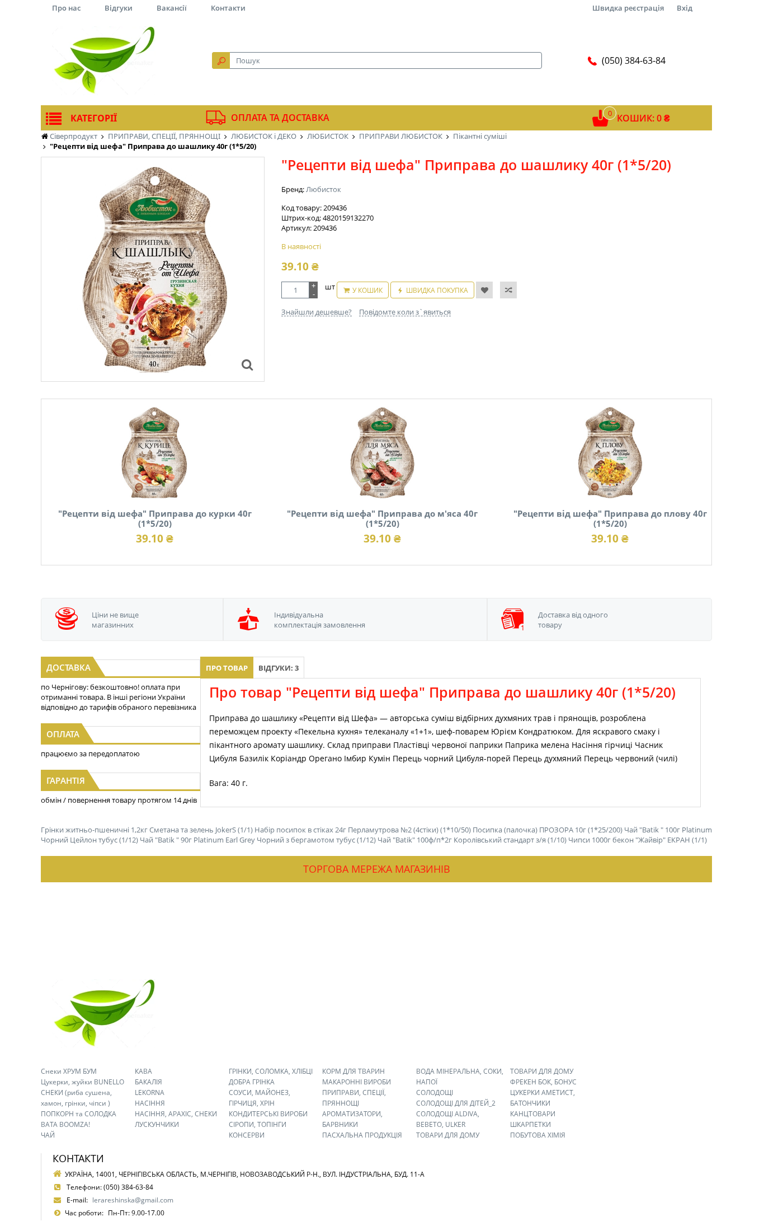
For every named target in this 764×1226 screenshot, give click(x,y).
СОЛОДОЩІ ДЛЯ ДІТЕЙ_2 (456, 1103)
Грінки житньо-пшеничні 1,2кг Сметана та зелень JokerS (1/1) (147, 830)
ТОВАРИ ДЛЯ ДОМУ (447, 1135)
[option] (152, 269)
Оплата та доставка (280, 118)
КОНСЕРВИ (247, 1135)
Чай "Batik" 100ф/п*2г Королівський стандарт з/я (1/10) (472, 840)
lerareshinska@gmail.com (132, 1200)
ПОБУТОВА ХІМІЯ (537, 1135)
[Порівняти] (508, 290)
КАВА (143, 1071)
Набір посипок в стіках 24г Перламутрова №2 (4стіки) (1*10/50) (362, 830)
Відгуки (119, 8)
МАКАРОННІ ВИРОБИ (356, 1082)
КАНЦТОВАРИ (532, 1114)
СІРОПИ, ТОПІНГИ (257, 1124)
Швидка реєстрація (628, 8)
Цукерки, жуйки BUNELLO (82, 1082)
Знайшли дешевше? (316, 312)
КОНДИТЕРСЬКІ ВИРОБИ (268, 1114)
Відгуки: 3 (278, 668)
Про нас (66, 8)
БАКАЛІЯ (148, 1082)
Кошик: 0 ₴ (643, 118)
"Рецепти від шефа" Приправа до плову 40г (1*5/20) (610, 518)
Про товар (227, 668)
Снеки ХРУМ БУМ (69, 1071)
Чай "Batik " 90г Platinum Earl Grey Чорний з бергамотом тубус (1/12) (258, 840)
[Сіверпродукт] (103, 60)
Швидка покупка (437, 290)
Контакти (228, 8)
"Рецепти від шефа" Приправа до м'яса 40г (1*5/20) (382, 518)
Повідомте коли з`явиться (405, 312)
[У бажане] (484, 290)
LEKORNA (149, 1092)
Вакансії (172, 8)
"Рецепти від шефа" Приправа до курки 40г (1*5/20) (155, 518)
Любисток (323, 189)
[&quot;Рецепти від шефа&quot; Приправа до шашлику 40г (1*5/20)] (247, 364)
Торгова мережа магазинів (376, 869)
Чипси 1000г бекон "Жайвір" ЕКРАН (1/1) (637, 840)
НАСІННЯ (150, 1103)
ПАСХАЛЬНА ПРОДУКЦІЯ (362, 1135)
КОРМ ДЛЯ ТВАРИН (353, 1071)
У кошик (367, 290)
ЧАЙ (48, 1135)
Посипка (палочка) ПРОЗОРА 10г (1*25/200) (547, 830)
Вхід (684, 8)
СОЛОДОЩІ (434, 1092)
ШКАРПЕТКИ (530, 1124)
